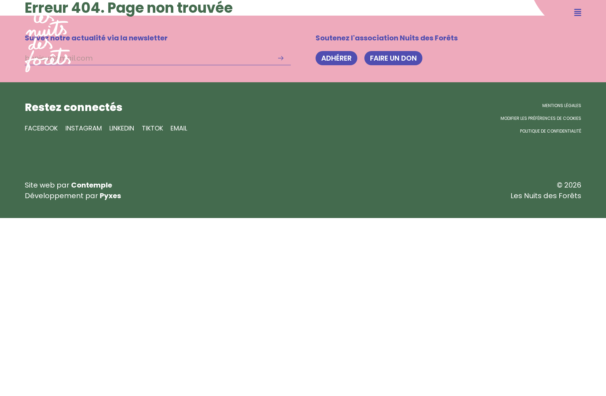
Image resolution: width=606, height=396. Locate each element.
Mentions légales (561, 105)
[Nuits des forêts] (35, 36)
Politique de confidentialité (550, 131)
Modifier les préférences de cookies (541, 118)
